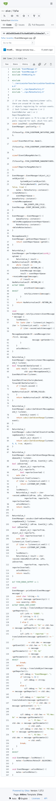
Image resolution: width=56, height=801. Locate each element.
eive (8, 11)
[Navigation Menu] (52, 3)
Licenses (36, 798)
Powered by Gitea (21, 790)
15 (17, 16)
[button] (12, 16)
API (45, 798)
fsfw (16, 11)
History (25, 64)
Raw (6, 64)
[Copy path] (34, 38)
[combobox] (18, 43)
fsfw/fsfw (14, 20)
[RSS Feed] (4, 16)
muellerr (11, 49)
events (10, 38)
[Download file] (34, 64)
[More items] (52, 25)
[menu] (12, 798)
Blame (15, 64)
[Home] (5, 3)
